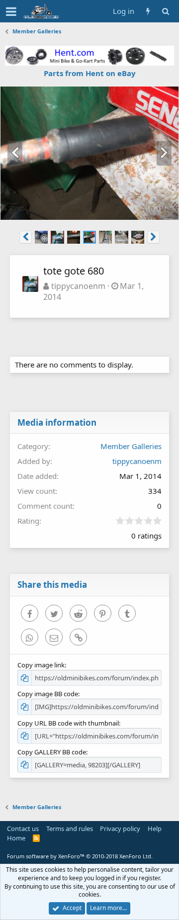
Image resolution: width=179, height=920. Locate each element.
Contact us (23, 828)
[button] (11, 11)
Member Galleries (131, 446)
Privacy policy (120, 828)
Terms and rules (69, 828)
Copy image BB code (47, 693)
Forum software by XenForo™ (80, 856)
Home (16, 837)
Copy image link (41, 664)
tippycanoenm (78, 285)
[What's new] (148, 11)
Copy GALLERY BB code (51, 751)
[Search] (165, 11)
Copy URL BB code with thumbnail (68, 723)
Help (155, 828)
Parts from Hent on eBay (90, 73)
